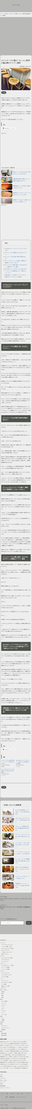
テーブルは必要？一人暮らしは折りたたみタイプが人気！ (13, 1060)
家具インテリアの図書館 (11, 1108)
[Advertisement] (16, 36)
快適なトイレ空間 (5, 986)
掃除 (2, 995)
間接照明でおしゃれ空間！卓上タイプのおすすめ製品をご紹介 (14, 1062)
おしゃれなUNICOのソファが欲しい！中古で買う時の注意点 (22, 811)
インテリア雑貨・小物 (6, 946)
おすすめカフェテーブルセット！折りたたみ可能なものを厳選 (22, 761)
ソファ (2, 1007)
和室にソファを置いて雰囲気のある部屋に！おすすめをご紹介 (14, 1051)
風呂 (1, 1031)
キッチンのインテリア (6, 975)
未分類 (6, 13)
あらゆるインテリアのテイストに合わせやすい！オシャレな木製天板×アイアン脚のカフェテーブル (16, 270)
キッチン (2, 971)
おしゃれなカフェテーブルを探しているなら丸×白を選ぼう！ (7, 770)
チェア (2, 1009)
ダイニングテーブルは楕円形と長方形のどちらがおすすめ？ (14, 1043)
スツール (3, 1005)
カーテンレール (4, 961)
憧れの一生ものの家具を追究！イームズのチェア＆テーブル (22, 869)
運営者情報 (2, 1086)
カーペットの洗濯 (5, 969)
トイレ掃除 (3, 984)
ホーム (1, 13)
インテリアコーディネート (7, 944)
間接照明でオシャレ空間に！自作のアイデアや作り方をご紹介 (14, 1056)
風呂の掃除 (3, 1035)
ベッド (2, 1012)
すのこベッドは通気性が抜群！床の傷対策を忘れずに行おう (22, 828)
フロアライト (3, 988)
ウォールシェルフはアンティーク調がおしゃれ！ (22, 877)
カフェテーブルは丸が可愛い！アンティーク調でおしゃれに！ (7, 761)
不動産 (2, 992)
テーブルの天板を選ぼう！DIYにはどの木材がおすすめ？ (13, 1055)
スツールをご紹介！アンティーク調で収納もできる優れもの (14, 1068)
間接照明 (3, 1029)
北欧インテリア (4, 954)
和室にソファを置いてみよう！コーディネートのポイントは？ (14, 1045)
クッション (3, 1003)
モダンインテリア (5, 950)
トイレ (1, 978)
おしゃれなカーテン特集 (6, 958)
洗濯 (2, 997)
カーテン (2, 956)
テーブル (3, 1010)
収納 (2, 993)
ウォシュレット (4, 980)
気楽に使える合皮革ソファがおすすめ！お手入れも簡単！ (13, 1058)
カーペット (2, 963)
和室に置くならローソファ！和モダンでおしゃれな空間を (13, 1041)
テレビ (2, 1018)
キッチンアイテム (5, 973)
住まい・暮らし (3, 990)
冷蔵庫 (2, 1020)
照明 (1, 1024)
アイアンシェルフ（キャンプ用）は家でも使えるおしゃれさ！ (22, 836)
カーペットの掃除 (5, 967)
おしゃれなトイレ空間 (6, 982)
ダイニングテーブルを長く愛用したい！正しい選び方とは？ (14, 1049)
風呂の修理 (3, 1033)
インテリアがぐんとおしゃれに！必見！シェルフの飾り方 (22, 852)
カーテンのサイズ (5, 959)
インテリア (2, 942)
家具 (1, 999)
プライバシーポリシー (5, 1087)
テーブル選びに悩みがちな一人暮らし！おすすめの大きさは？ (14, 1066)
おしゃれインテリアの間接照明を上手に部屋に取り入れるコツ (22, 861)
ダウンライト (4, 1025)
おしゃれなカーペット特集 (7, 965)
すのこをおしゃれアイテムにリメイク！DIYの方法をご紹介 (22, 820)
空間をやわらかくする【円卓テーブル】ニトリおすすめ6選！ (14, 1064)
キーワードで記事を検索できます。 (9, 919)
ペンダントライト (5, 1027)
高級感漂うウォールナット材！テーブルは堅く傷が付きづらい (22, 885)
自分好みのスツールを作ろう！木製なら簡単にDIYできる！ (13, 1053)
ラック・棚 (3, 1014)
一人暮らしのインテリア (6, 952)
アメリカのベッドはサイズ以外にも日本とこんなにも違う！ (22, 844)
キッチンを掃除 (4, 976)
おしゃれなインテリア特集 (7, 948)
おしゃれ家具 (4, 1001)
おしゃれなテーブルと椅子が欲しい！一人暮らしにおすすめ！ (14, 1047)
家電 (1, 1016)
